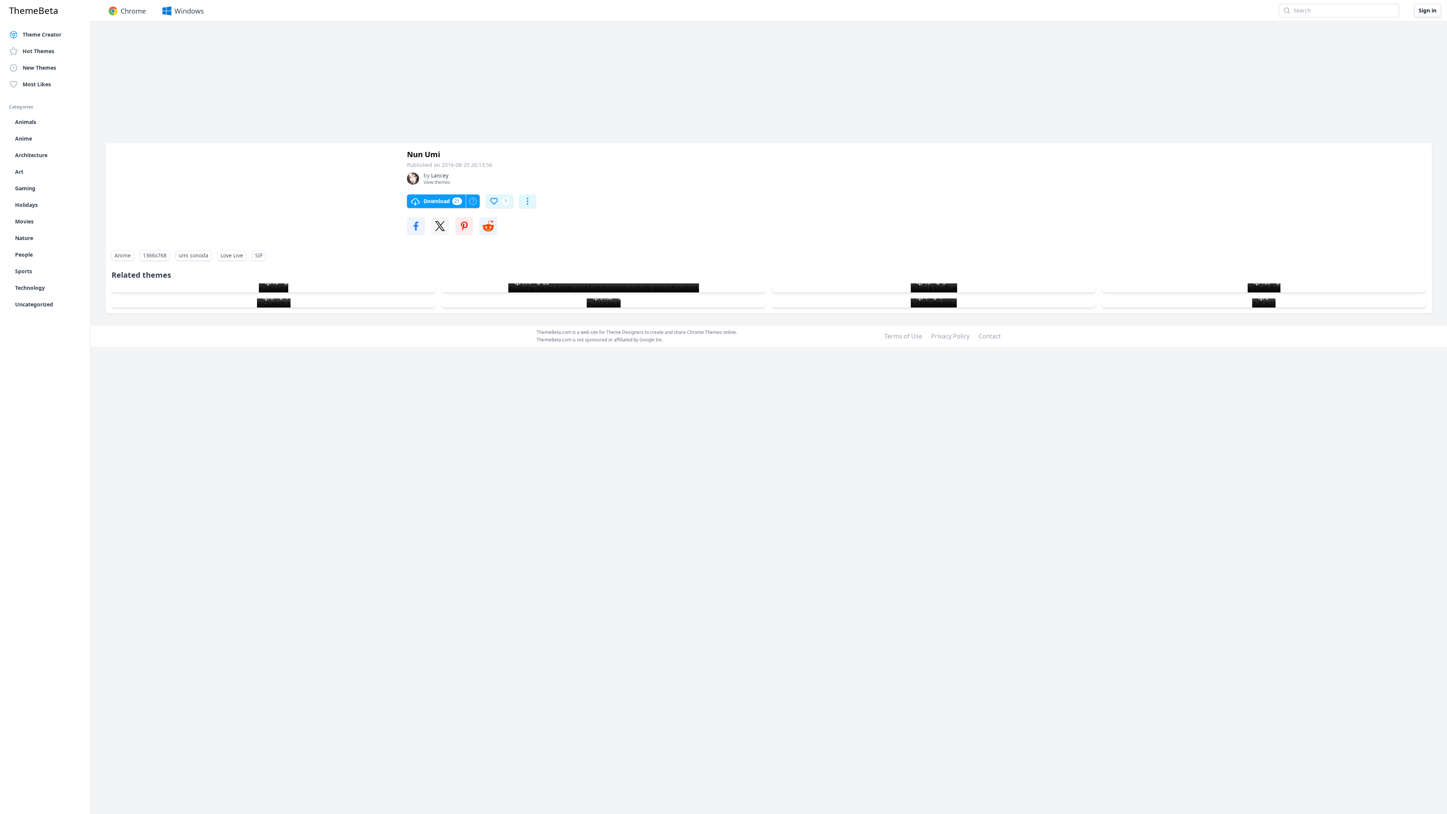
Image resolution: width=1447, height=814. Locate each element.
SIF (259, 255)
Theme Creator (42, 34)
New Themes (39, 67)
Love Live (231, 255)
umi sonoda (193, 255)
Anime (123, 255)
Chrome (133, 10)
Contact (990, 336)
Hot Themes (38, 51)
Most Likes (37, 84)
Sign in (1427, 10)
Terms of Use (903, 336)
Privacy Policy (950, 336)
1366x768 (155, 255)
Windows (189, 10)
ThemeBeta (33, 11)
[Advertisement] (332, 86)
